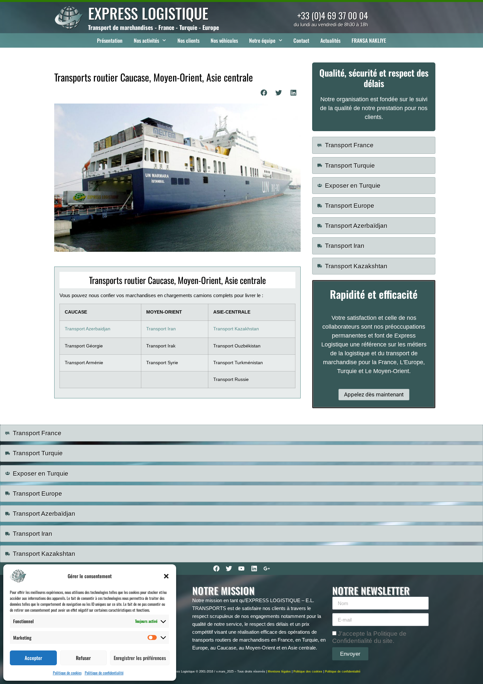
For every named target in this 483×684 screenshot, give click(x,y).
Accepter (33, 657)
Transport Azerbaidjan (87, 328)
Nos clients (188, 40)
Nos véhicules (224, 40)
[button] (166, 576)
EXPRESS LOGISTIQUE (148, 13)
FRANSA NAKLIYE (369, 40)
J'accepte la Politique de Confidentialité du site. (369, 637)
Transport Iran (161, 328)
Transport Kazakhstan (236, 328)
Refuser (83, 657)
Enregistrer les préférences (140, 657)
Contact (301, 40)
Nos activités (146, 40)
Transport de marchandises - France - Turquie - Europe (153, 27)
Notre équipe (262, 40)
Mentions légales (279, 671)
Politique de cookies (67, 672)
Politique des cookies (307, 671)
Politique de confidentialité (104, 672)
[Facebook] (216, 568)
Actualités (330, 40)
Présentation (110, 40)
